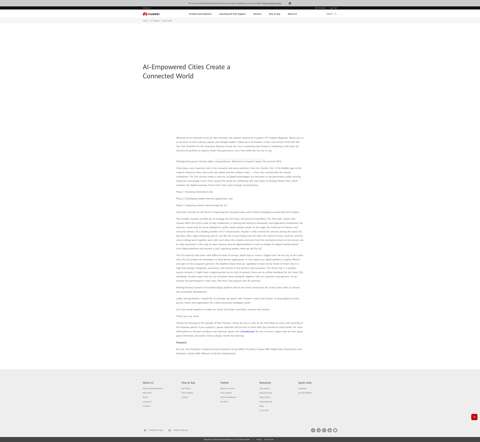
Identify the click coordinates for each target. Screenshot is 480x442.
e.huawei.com (247, 331)
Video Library (265, 397)
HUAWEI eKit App (156, 430)
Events (145, 397)
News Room (147, 393)
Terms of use (268, 439)
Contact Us (147, 402)
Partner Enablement (228, 397)
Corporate (302, 388)
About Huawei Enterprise (152, 388)
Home (145, 21)
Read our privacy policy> (272, 3)
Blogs (262, 406)
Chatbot (185, 397)
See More (146, 406)
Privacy (258, 439)
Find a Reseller (187, 393)
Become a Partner (227, 388)
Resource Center (266, 393)
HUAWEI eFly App (180, 430)
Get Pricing (186, 388)
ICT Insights (155, 21)
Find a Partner (226, 393)
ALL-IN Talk (264, 410)
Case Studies (264, 388)
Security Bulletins (305, 393)
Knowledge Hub (266, 402)
